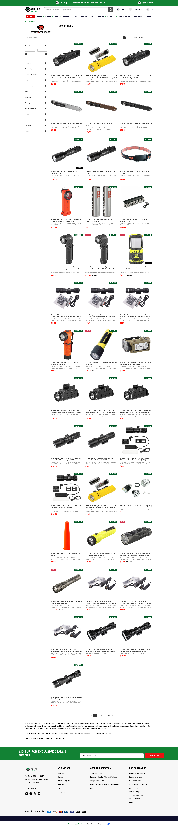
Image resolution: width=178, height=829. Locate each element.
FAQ (91, 788)
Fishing (48, 16)
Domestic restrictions (137, 773)
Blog (149, 16)
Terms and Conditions (141, 795)
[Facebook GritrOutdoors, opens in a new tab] (26, 793)
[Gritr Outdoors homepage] (33, 9)
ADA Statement (134, 799)
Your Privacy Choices (95, 824)
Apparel (101, 16)
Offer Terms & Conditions (138, 784)
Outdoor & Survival (70, 16)
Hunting (39, 16)
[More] (32, 16)
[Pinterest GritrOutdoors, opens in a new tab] (34, 793)
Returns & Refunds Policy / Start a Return (105, 784)
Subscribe (154, 756)
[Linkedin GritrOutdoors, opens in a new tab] (39, 793)
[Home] (26, 21)
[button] (124, 37)
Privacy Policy (141, 788)
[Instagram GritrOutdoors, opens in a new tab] (30, 793)
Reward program (135, 781)
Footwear (111, 16)
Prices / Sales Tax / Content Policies (103, 777)
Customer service (135, 777)
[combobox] (76, 9)
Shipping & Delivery (97, 781)
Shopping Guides (64, 792)
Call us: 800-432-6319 (36, 776)
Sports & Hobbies (87, 16)
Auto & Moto (138, 16)
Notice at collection (76, 824)
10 (109, 715)
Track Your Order (96, 773)
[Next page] (112, 715)
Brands (131, 802)
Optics (56, 16)
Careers (60, 788)
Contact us (61, 777)
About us (61, 773)
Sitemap (61, 784)
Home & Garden (124, 16)
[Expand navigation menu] (43, 16)
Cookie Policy (141, 791)
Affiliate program (64, 781)
